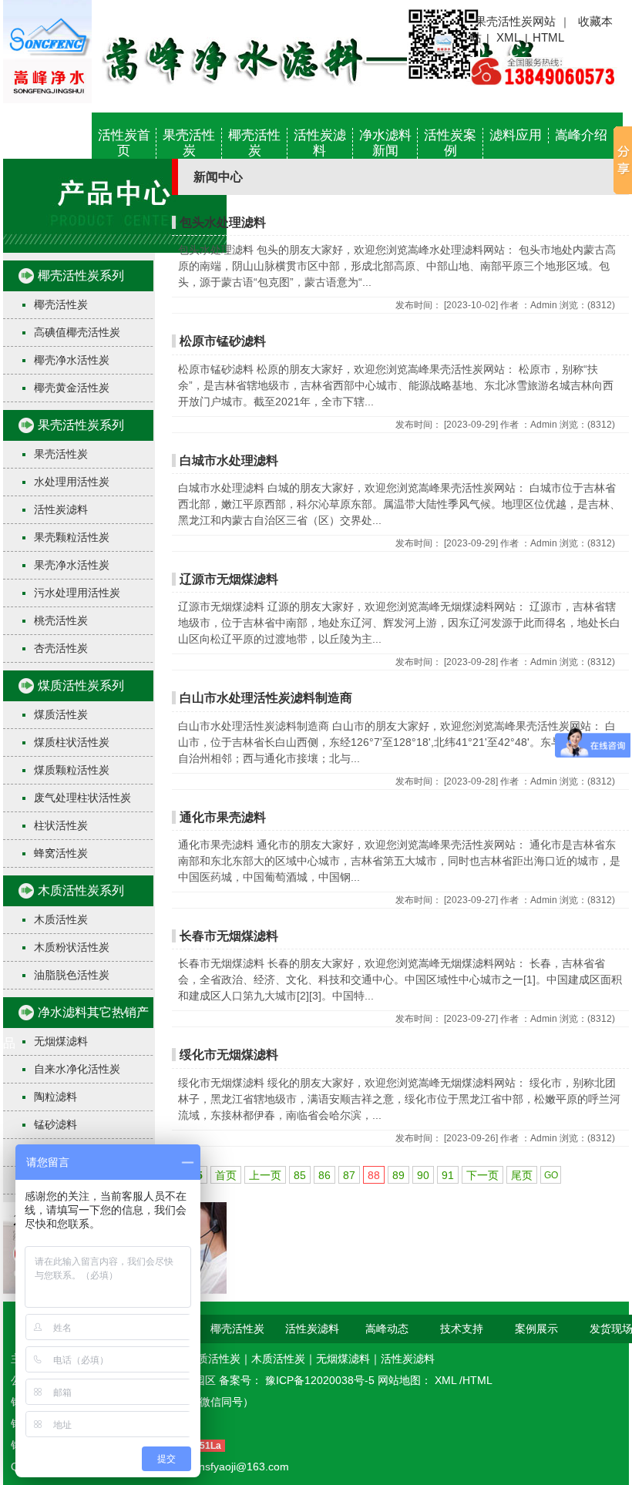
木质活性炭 (61, 919)
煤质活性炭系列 (81, 685)
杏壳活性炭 (61, 648)
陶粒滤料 (55, 1096)
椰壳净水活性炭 (71, 360)
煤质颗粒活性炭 (71, 770)
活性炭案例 (450, 143)
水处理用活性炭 (71, 481)
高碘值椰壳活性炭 (77, 332)
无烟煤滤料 (61, 1041)
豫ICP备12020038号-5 (321, 1380)
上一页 (265, 1175)
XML (508, 37)
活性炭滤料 (320, 143)
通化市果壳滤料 (223, 817)
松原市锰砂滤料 (223, 341)
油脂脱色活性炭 (71, 975)
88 (374, 1175)
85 (300, 1175)
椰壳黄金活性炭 (71, 387)
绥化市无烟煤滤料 (229, 1054)
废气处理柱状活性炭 (82, 797)
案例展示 (536, 1328)
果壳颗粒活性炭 (71, 537)
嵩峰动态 (386, 1328)
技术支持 (461, 1328)
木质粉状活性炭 (71, 947)
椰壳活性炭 (254, 143)
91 (448, 1175)
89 (398, 1175)
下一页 (482, 1175)
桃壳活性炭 (61, 620)
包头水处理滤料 (223, 222)
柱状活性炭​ (61, 825)
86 (324, 1175)
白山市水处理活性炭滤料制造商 (266, 697)
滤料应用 (515, 135)
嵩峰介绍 (581, 135)
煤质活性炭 (61, 714)
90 (423, 1175)
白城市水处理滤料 (229, 460)
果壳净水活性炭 (71, 565)
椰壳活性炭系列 (81, 275)
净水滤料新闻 (385, 143)
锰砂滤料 (55, 1124)
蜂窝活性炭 (61, 853)
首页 (226, 1175)
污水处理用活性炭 (77, 592)
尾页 (522, 1175)
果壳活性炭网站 (515, 21)
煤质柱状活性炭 (71, 742)
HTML (548, 37)
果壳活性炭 (189, 143)
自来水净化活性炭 (77, 1069)
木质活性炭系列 (81, 890)
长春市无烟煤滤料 (229, 935)
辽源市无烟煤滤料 (229, 579)
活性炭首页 (124, 143)
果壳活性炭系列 (81, 425)
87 (349, 1175)
